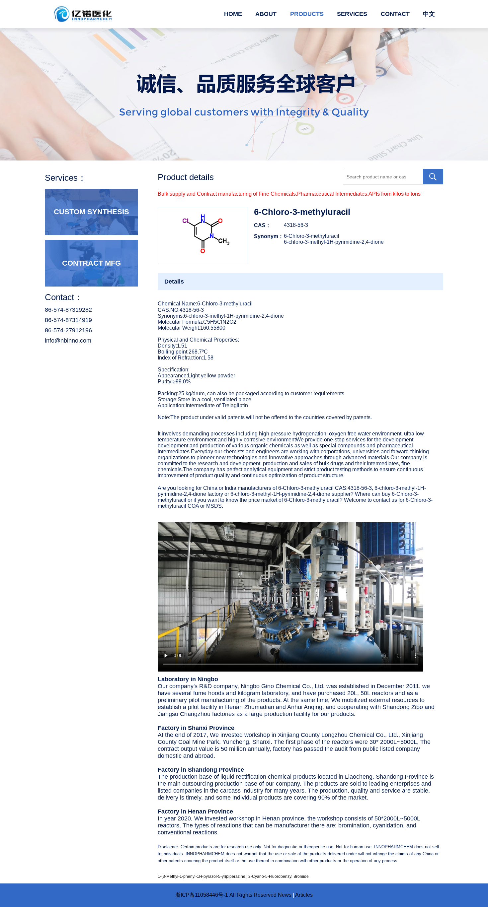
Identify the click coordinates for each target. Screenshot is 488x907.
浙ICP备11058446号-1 (201, 895)
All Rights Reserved (253, 895)
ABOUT (266, 14)
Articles (304, 895)
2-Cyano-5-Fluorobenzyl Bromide (278, 876)
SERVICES (352, 14)
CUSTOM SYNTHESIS (91, 212)
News (284, 895)
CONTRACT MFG (91, 263)
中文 (429, 14)
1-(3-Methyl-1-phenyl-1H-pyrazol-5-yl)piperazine (201, 876)
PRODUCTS (307, 14)
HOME (233, 14)
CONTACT (395, 14)
